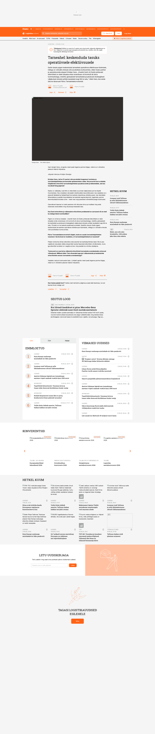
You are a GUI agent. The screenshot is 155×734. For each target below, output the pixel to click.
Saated (84, 356)
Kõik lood (32, 38)
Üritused (68, 38)
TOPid (48, 38)
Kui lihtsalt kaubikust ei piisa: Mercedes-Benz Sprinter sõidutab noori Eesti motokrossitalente (74, 308)
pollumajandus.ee (68, 29)
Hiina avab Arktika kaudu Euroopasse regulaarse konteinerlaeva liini (32, 507)
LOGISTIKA (51, 44)
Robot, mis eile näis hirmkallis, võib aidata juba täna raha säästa (118, 234)
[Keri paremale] (130, 451)
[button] (49, 565)
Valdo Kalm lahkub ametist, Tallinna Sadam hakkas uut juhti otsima (119, 212)
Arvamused (41, 38)
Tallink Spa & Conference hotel (90, 460)
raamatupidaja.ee (90, 29)
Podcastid (55, 38)
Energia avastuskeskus (62, 460)
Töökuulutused (112, 529)
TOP (80, 529)
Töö (90, 38)
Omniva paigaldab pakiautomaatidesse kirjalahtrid (101, 379)
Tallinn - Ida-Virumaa (37, 460)
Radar (75, 38)
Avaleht (25, 38)
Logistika (51, 289)
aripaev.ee (38, 29)
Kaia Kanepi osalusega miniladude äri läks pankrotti (101, 351)
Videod (62, 38)
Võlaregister (97, 38)
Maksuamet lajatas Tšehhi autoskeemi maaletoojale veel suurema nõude (89, 507)
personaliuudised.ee (115, 29)
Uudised (36, 354)
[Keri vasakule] (25, 451)
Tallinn (106, 460)
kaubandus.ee (58, 29)
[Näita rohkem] (124, 29)
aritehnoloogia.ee (79, 29)
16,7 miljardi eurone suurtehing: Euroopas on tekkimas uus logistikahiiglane (62, 536)
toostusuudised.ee (48, 29)
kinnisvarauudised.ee (103, 29)
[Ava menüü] (31, 29)
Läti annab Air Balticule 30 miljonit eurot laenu (99, 416)
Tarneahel (62, 289)
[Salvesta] (72, 354)
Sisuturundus (82, 38)
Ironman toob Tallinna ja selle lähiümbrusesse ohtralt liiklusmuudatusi (119, 200)
